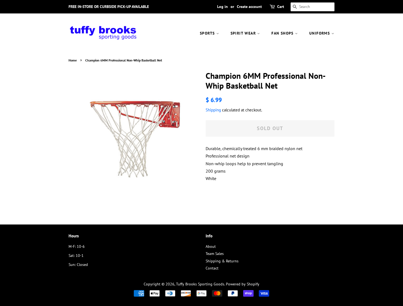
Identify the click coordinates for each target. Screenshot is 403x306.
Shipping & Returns (222, 261)
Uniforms (320, 33)
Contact (212, 268)
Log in (222, 6)
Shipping (213, 110)
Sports (208, 33)
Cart (280, 6)
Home (73, 60)
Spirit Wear (244, 33)
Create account (249, 6)
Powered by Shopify (242, 284)
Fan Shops (283, 33)
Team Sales (215, 253)
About (211, 246)
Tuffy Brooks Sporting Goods (200, 284)
